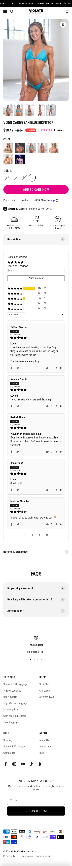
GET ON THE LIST (36, 811)
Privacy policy (26, 856)
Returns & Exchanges (14, 746)
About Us (44, 740)
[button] (15, 288)
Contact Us (9, 752)
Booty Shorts (10, 696)
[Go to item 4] (40, 110)
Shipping (7, 740)
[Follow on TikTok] (31, 764)
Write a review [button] (36, 278)
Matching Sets (10, 709)
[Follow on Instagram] (14, 764)
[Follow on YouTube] (22, 764)
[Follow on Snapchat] (40, 764)
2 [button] (32, 534)
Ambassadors (46, 746)
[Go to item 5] (51, 110)
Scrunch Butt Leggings (15, 684)
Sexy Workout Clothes (14, 715)
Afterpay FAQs (46, 696)
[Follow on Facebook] (5, 764)
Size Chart (44, 684)
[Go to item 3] (29, 110)
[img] (36, 338)
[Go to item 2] (18, 110)
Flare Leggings (11, 722)
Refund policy (9, 856)
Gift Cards (44, 690)
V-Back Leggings (12, 690)
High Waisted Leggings (15, 703)
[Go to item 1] (8, 110)
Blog (41, 752)
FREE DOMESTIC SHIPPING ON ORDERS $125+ (43, 3)
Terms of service (44, 856)
